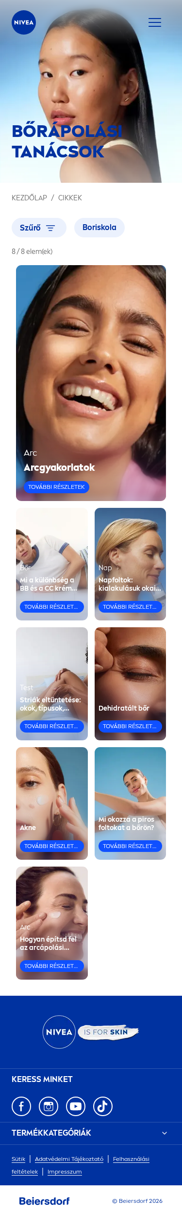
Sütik (18, 1159)
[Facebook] (21, 1106)
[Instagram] (48, 1106)
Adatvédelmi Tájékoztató (69, 1159)
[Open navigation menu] (154, 22)
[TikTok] (103, 1106)
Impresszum (65, 1171)
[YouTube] (75, 1106)
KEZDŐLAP (29, 198)
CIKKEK (70, 198)
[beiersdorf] (44, 1201)
